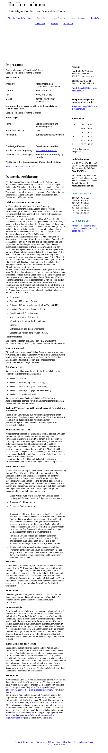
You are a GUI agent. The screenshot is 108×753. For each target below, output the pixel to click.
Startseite (41, 18)
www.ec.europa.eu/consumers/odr (20, 166)
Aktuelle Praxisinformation (20, 18)
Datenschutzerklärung (45, 742)
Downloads (40, 23)
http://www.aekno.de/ (46, 150)
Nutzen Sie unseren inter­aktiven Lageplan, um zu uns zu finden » (84, 228)
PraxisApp (96, 18)
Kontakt (54, 23)
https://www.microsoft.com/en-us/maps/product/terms (29, 690)
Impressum (68, 23)
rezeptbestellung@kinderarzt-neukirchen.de (84, 107)
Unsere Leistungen (77, 18)
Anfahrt (68, 742)
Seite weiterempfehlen (83, 742)
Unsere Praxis (57, 18)
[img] (54, 42)
